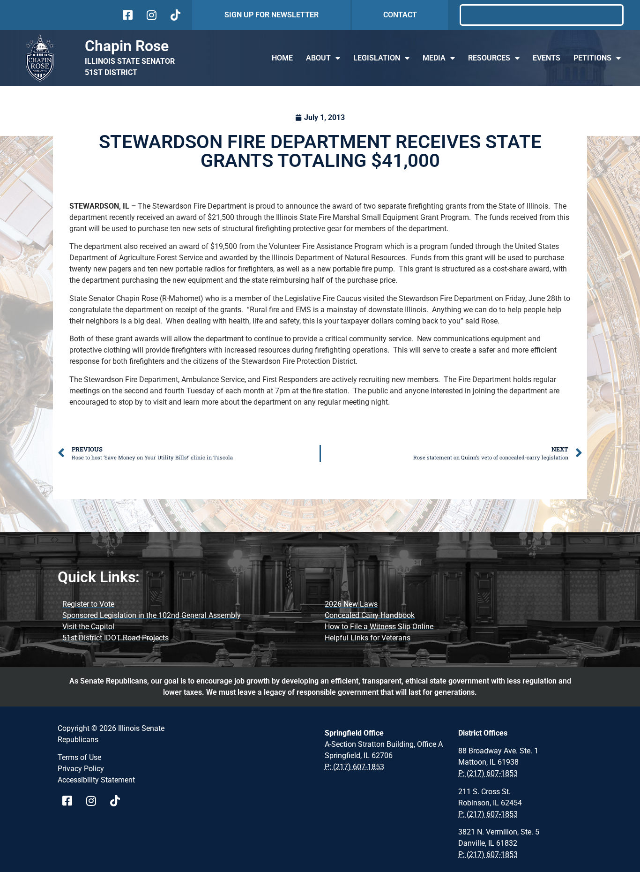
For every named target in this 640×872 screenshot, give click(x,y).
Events (546, 57)
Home (282, 57)
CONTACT (400, 14)
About (318, 57)
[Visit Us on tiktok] (174, 15)
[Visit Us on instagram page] (94, 800)
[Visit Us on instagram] (150, 15)
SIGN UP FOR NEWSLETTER (271, 14)
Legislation (376, 57)
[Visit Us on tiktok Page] (118, 800)
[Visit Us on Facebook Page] (70, 800)
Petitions (592, 57)
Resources (489, 57)
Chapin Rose (127, 46)
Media (434, 57)
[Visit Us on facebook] (127, 15)
